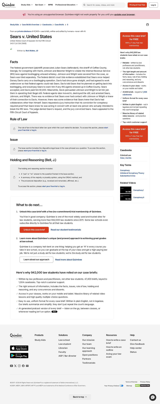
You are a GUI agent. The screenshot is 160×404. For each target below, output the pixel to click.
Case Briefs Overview (30, 24)
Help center (136, 348)
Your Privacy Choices (111, 386)
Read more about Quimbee (68, 259)
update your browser (124, 14)
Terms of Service (131, 382)
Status (133, 352)
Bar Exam (39, 5)
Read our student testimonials (66, 229)
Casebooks (47, 24)
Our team (87, 344)
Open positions (90, 355)
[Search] (84, 5)
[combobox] (104, 5)
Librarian (63, 348)
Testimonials (88, 363)
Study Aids (25, 5)
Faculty (62, 352)
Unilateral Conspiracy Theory (132, 173)
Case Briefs (59, 24)
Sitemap (129, 386)
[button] (34, 230)
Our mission (88, 340)
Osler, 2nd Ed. (126, 158)
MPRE (50, 5)
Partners (86, 359)
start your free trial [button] (31, 150)
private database (24, 31)
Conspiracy (125, 170)
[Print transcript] (147, 24)
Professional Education (65, 5)
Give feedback (137, 344)
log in (34, 130)
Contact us (135, 340)
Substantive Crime (127, 176)
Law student (64, 344)
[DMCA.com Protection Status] (142, 385)
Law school (64, 340)
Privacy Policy (145, 382)
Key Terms (125, 165)
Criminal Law (125, 155)
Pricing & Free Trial (137, 5)
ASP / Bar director (67, 356)
